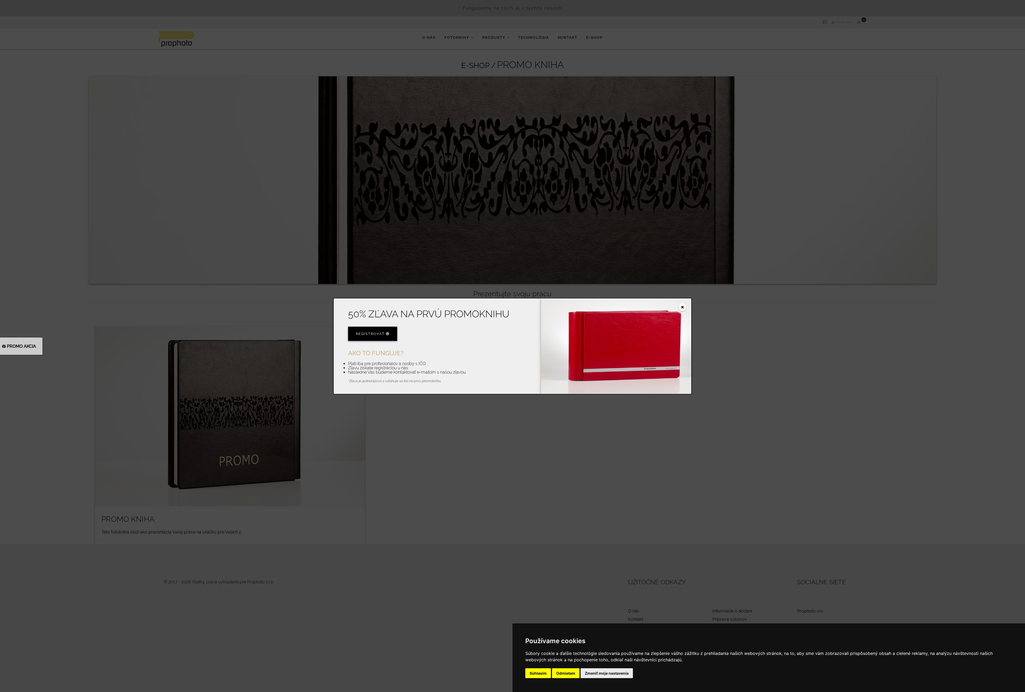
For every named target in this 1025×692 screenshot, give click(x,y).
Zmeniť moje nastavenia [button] (607, 673)
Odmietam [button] (565, 673)
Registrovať (371, 334)
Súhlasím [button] (538, 673)
